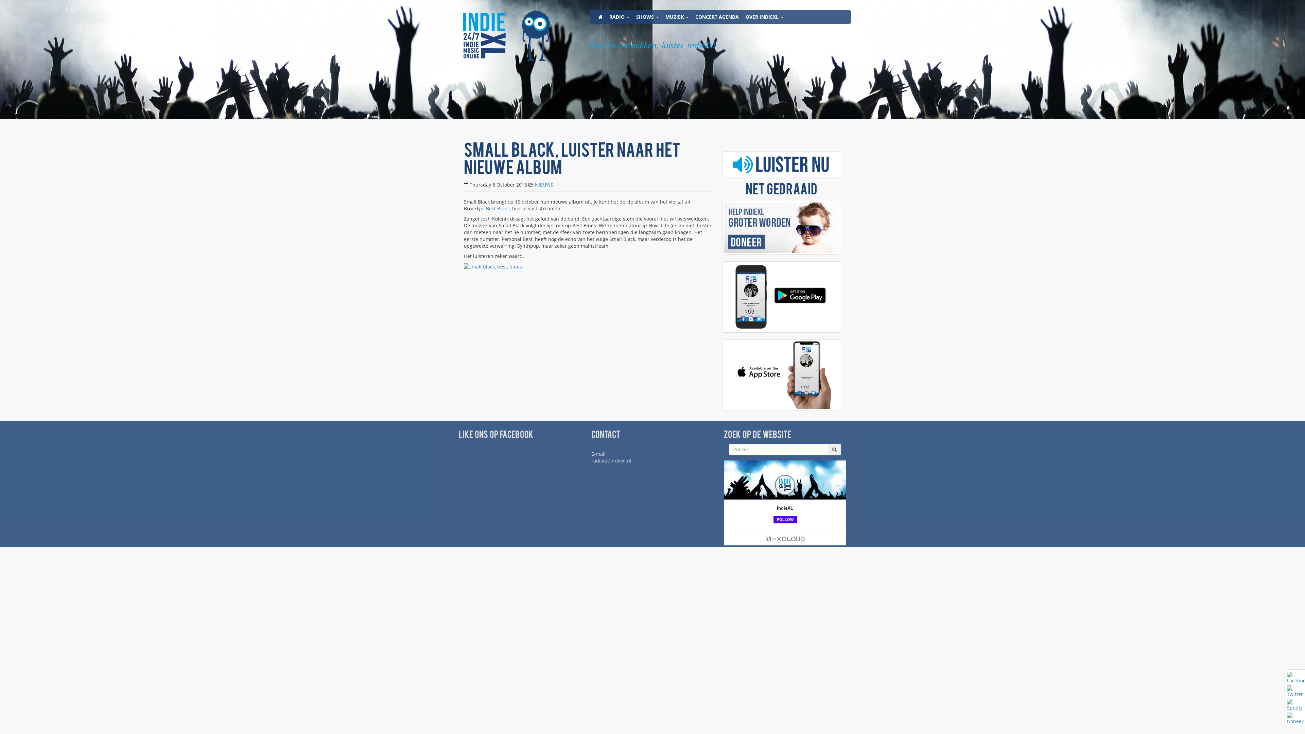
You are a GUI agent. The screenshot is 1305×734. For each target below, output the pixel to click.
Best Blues (498, 208)
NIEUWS (544, 184)
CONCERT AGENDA (717, 17)
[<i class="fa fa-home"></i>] (600, 17)
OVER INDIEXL (763, 17)
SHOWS (645, 17)
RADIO (617, 17)
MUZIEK (675, 17)
